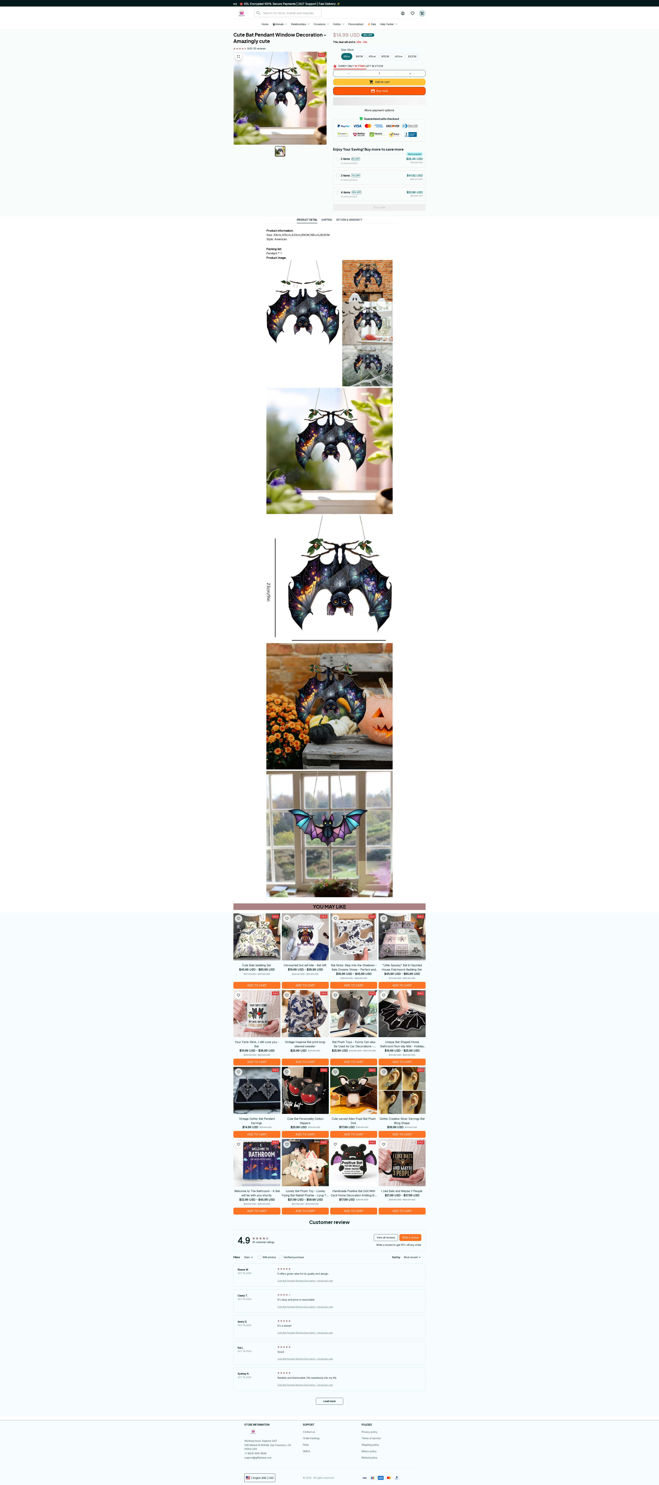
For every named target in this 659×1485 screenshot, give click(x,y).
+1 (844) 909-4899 (255, 1453)
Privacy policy (370, 1431)
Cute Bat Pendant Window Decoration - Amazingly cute (305, 1280)
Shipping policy (370, 1444)
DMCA (306, 1451)
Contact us (309, 1431)
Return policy (369, 1451)
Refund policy (369, 1457)
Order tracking (311, 1438)
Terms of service (371, 1438)
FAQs (306, 1444)
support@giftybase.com (257, 1457)
